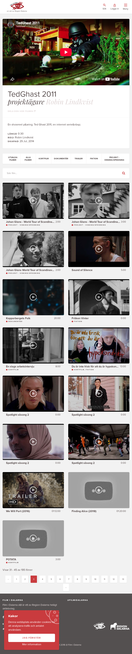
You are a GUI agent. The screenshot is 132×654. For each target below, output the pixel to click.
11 (104, 579)
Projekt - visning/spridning (114, 158)
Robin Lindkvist (69, 101)
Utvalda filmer (12, 158)
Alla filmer (28, 158)
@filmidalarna (77, 600)
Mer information (31, 644)
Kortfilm (44, 158)
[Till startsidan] (99, 628)
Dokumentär (61, 158)
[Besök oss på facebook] (3, 617)
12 (114, 579)
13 (123, 579)
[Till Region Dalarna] (120, 628)
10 (95, 579)
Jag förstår (31, 638)
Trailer (79, 158)
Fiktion (94, 158)
